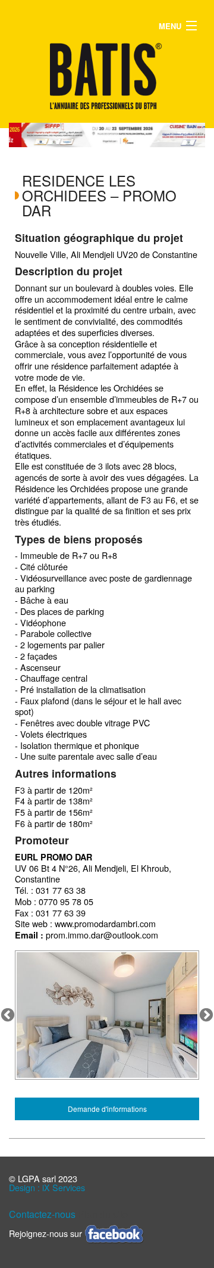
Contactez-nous (42, 1214)
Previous (7, 1015)
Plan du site (103, 1214)
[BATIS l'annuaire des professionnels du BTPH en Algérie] (107, 76)
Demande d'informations (107, 1109)
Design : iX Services (47, 1187)
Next (206, 1015)
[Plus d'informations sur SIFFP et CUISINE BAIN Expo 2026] (114, 135)
